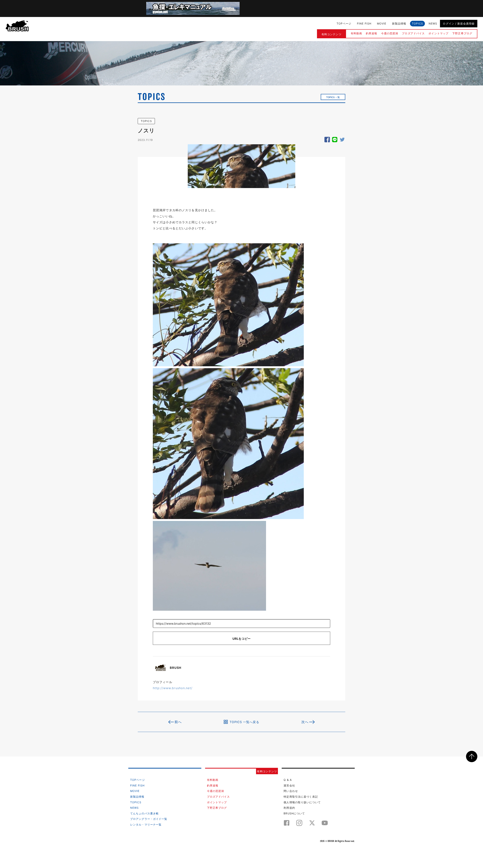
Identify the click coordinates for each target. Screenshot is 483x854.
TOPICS (417, 23)
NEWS (433, 23)
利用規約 (289, 807)
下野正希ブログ (462, 33)
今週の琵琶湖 (389, 33)
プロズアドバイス (413, 33)
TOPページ (344, 23)
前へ (178, 722)
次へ (304, 722)
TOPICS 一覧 (333, 97)
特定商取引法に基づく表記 (301, 796)
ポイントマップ (438, 33)
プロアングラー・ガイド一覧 (148, 818)
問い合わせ (291, 791)
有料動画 (356, 33)
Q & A (288, 779)
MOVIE (381, 23)
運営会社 (289, 785)
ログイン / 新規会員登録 (459, 23)
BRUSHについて (294, 813)
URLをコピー (241, 638)
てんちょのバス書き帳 (144, 813)
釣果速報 (371, 33)
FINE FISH (364, 23)
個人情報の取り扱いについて (302, 802)
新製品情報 (399, 23)
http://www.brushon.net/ (172, 688)
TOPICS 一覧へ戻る (244, 722)
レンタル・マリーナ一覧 (146, 824)
